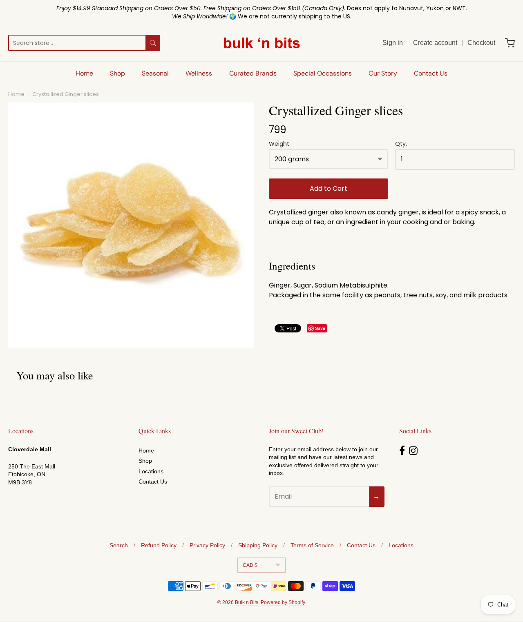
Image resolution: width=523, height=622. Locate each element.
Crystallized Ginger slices (65, 94)
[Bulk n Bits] (261, 43)
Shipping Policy (257, 545)
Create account (435, 42)
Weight (279, 144)
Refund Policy (159, 545)
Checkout (481, 42)
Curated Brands (253, 73)
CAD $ (250, 565)
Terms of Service (312, 545)
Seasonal (155, 73)
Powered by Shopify (283, 602)
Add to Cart (328, 188)
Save (320, 328)
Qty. (401, 144)
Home (84, 73)
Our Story (383, 73)
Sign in (392, 42)
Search (119, 545)
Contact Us (430, 73)
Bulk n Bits (246, 602)
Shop (117, 73)
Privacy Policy (207, 545)
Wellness (199, 73)
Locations (151, 471)
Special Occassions (322, 73)
